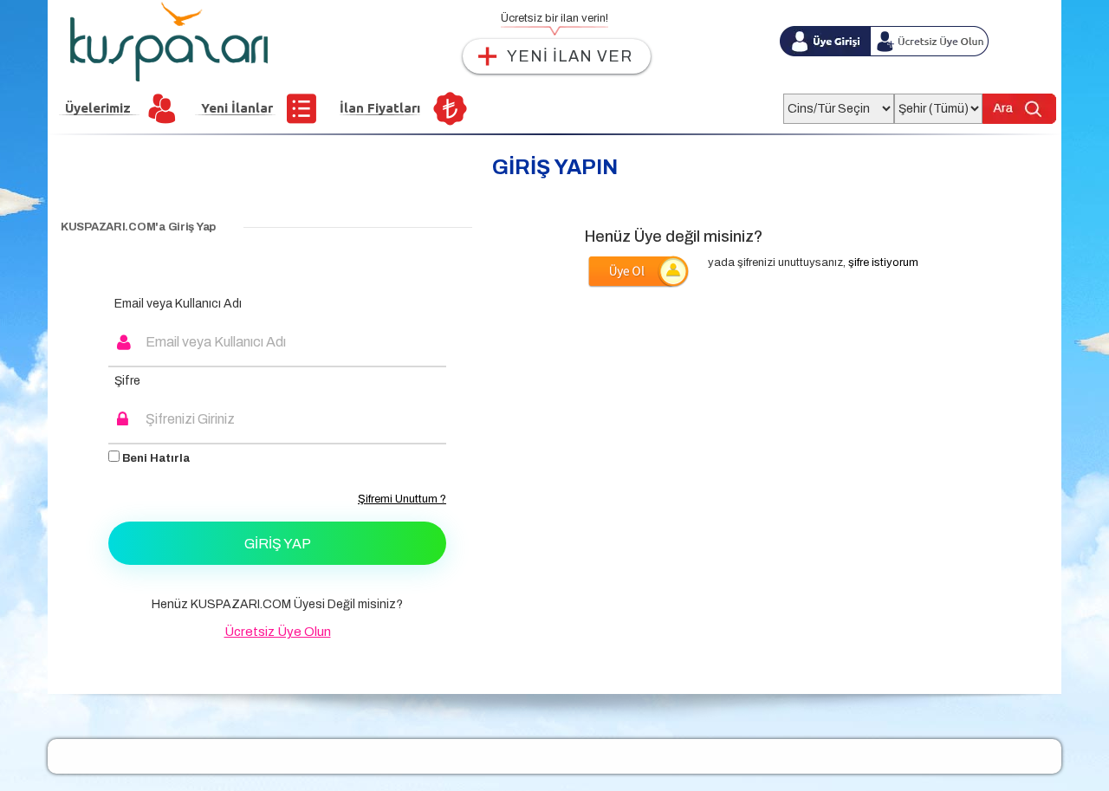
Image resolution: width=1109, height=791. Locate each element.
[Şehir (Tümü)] (938, 103)
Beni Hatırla (155, 458)
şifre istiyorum (883, 262)
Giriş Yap (277, 543)
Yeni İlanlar (237, 107)
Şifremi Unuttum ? (402, 499)
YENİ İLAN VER (569, 56)
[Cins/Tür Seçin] (838, 103)
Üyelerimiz (98, 107)
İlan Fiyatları (380, 107)
